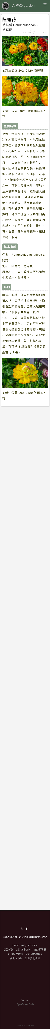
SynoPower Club (25, 1004)
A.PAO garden (23, 5)
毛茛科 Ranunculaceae (19, 24)
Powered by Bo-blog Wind (25, 1025)
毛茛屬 (7, 29)
